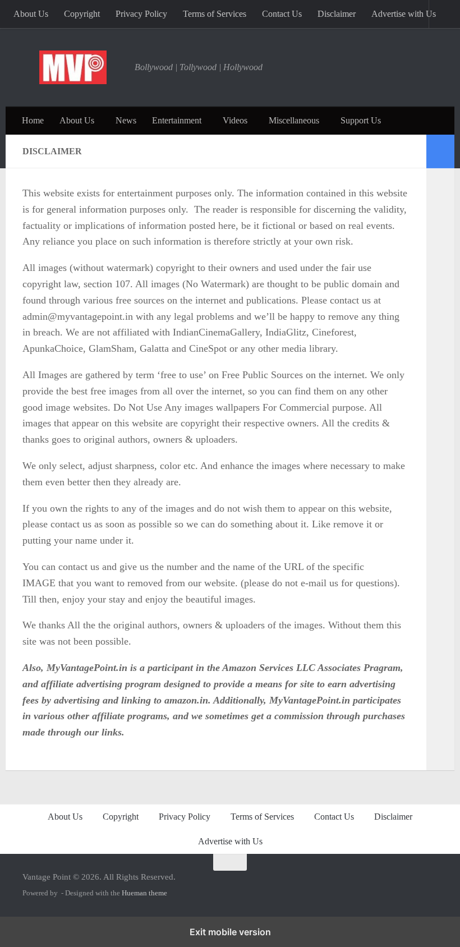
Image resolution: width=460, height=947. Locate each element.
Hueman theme (144, 893)
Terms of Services (214, 14)
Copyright (82, 14)
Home (33, 120)
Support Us (361, 120)
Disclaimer (337, 14)
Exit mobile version (230, 931)
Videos (235, 120)
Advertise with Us (403, 14)
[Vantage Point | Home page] (72, 67)
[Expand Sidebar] (440, 151)
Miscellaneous (294, 120)
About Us (30, 14)
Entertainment (176, 120)
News (126, 120)
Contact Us (282, 14)
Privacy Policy (141, 14)
